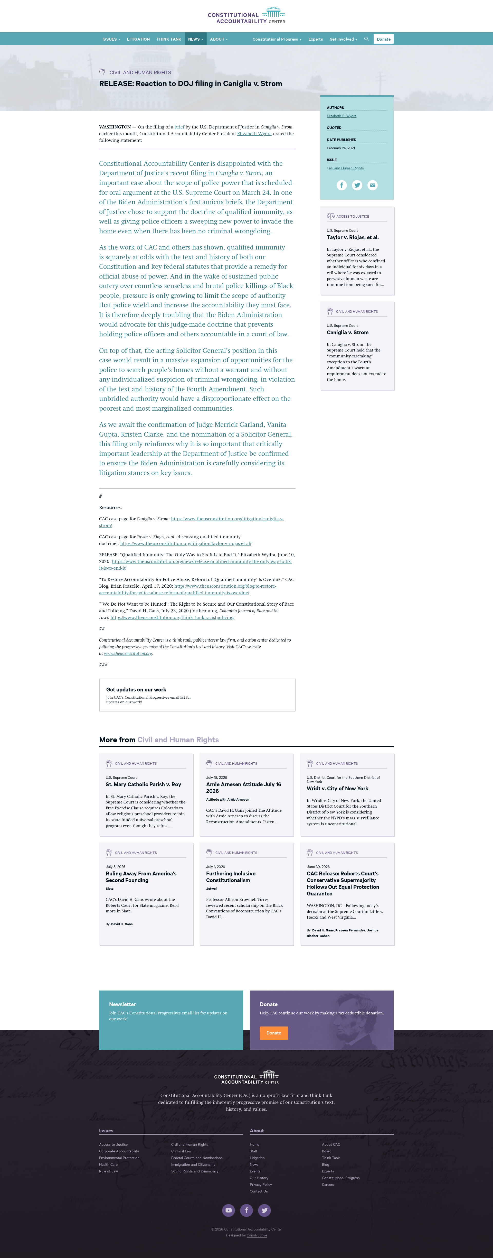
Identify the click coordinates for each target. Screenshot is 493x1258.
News (194, 39)
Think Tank (168, 39)
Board (326, 1150)
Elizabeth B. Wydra (341, 115)
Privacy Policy (261, 1184)
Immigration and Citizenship (193, 1164)
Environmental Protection (119, 1157)
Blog (325, 1164)
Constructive (257, 1234)
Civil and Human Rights (140, 72)
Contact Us (259, 1191)
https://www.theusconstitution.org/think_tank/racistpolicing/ (172, 617)
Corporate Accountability (119, 1150)
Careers (328, 1184)
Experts (316, 39)
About (217, 39)
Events (255, 1170)
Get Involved (342, 39)
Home (254, 1144)
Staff (253, 1150)
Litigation (138, 39)
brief (179, 127)
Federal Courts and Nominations (197, 1157)
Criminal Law (181, 1150)
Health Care (108, 1164)
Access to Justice (113, 1144)
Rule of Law (108, 1170)
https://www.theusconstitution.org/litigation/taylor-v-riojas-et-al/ (185, 543)
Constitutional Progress (275, 39)
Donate (384, 39)
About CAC (331, 1144)
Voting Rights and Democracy (195, 1170)
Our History (259, 1177)
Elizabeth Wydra (254, 134)
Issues (109, 39)
